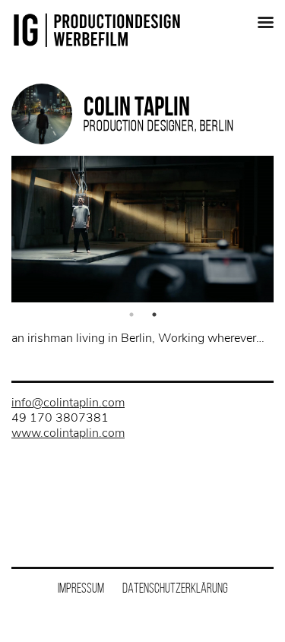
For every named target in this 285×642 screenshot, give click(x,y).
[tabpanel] (142, 229)
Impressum (81, 588)
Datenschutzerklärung (175, 588)
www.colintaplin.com (68, 433)
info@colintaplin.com (68, 402)
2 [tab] (154, 314)
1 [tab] (131, 314)
